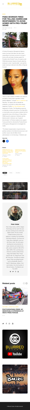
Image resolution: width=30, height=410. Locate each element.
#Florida (18, 172)
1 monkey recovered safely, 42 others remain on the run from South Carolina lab (17, 187)
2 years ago (9, 27)
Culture (5, 306)
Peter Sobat (4, 27)
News (4, 14)
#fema (11, 172)
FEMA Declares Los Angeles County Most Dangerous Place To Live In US (7, 151)
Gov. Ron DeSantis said (18, 106)
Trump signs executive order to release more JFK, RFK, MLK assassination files (7, 161)
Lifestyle (11, 306)
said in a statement (21, 100)
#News (5, 174)
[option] (15, 301)
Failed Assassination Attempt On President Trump (20, 151)
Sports (19, 193)
